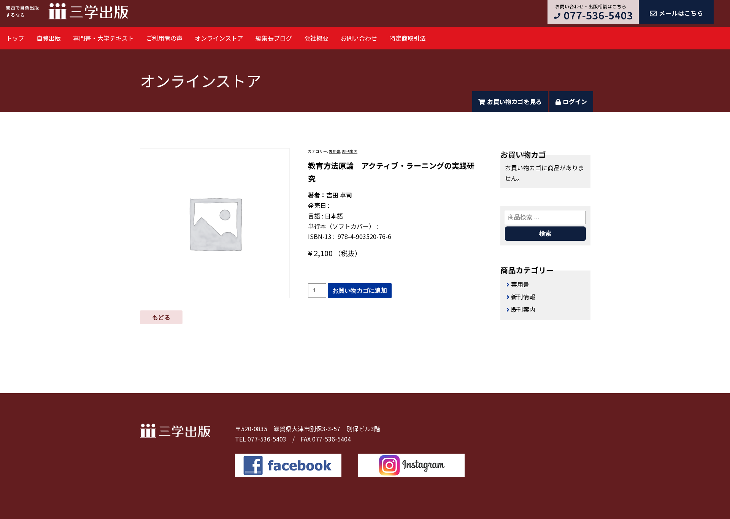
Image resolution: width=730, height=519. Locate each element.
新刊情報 (523, 296)
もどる (161, 317)
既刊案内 (349, 151)
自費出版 (48, 38)
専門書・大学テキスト (103, 38)
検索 (545, 233)
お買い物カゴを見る (514, 101)
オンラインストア (219, 38)
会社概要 (316, 38)
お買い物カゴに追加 (359, 290)
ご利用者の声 (164, 38)
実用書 (334, 151)
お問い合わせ (359, 38)
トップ (15, 38)
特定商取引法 (407, 38)
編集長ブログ (274, 38)
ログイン (575, 101)
